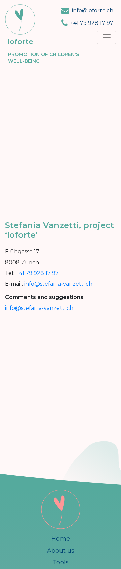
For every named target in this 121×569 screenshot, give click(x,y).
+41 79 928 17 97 (91, 23)
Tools (61, 562)
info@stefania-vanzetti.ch (58, 284)
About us (60, 550)
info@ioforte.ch (92, 10)
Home (60, 538)
